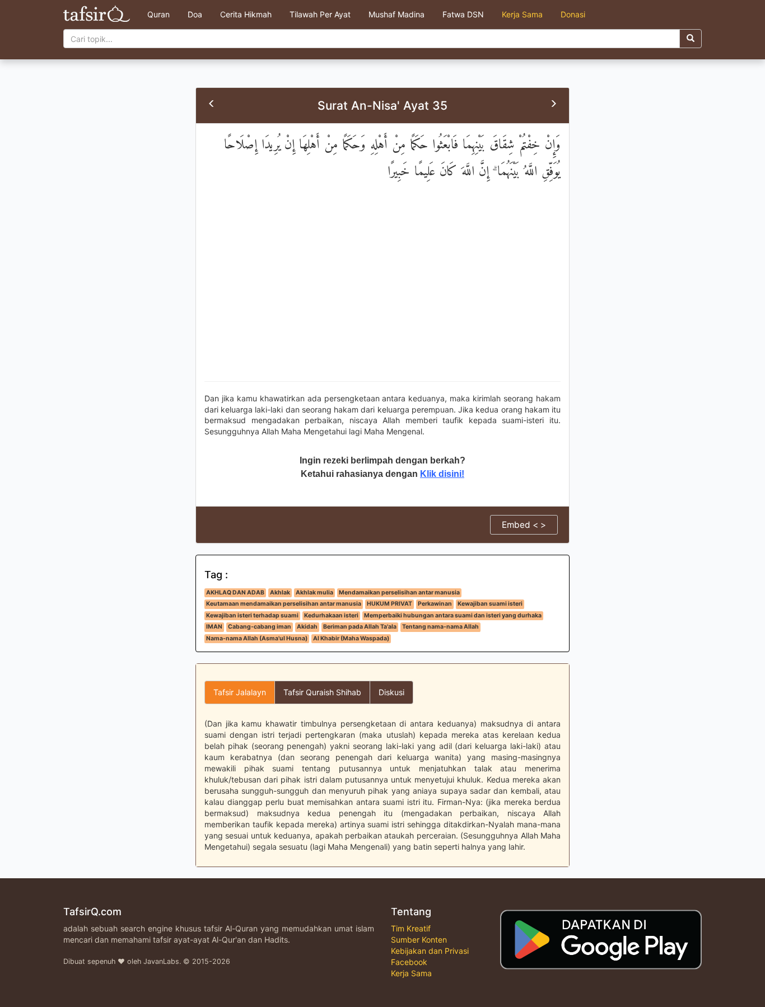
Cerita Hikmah (246, 14)
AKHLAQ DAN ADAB (235, 592)
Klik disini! (442, 474)
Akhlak (280, 592)
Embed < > (524, 524)
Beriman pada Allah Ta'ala (360, 626)
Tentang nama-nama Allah (440, 626)
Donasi (573, 14)
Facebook (409, 962)
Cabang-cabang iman (259, 626)
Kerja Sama (522, 14)
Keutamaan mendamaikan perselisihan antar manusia (283, 603)
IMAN (214, 626)
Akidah (307, 626)
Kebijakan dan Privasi (430, 951)
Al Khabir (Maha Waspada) (351, 638)
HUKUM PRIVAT (389, 603)
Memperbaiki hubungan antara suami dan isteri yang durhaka (453, 615)
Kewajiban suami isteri (490, 603)
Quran (158, 14)
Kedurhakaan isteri (331, 615)
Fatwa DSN (463, 14)
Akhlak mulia (314, 592)
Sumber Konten (419, 939)
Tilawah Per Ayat (320, 14)
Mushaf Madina (396, 14)
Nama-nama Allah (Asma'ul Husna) (256, 638)
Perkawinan (435, 603)
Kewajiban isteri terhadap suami (252, 615)
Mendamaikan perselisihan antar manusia (399, 592)
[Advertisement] (382, 291)
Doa (195, 14)
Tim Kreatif (411, 928)
